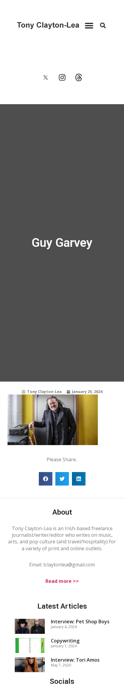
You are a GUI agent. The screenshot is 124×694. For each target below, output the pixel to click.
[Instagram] (62, 77)
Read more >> (62, 581)
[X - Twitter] (45, 77)
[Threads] (78, 77)
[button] (89, 25)
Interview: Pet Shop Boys (80, 621)
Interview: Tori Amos (75, 660)
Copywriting (65, 640)
